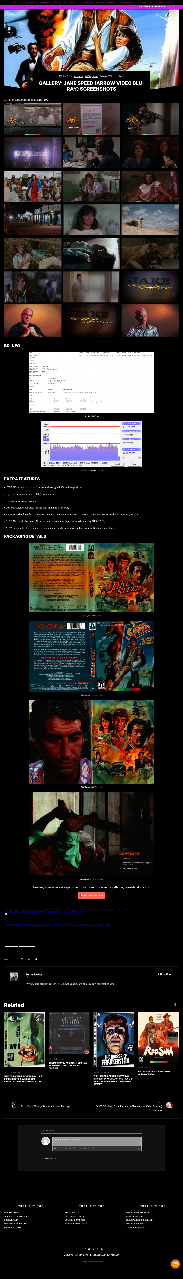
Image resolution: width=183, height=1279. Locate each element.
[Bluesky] (159, 7)
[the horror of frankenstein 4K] (114, 1039)
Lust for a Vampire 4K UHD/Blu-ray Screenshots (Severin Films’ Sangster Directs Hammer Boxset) (24, 1079)
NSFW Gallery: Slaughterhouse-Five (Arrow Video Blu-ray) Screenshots (129, 1107)
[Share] (15, 959)
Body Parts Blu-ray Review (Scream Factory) (45, 1105)
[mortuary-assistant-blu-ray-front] (69, 1033)
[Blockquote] (77, 1148)
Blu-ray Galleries (146, 2)
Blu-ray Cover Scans (129, 2)
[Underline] (62, 1148)
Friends (54, 2)
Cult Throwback (83, 2)
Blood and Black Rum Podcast (37, 2)
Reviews (94, 2)
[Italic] (59, 1148)
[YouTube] (155, 7)
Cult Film (88, 76)
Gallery (95, 76)
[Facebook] (149, 7)
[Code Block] (81, 1148)
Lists (60, 2)
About (174, 2)
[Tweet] (22, 959)
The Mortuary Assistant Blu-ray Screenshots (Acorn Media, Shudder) (68, 1066)
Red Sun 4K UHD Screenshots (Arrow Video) (154, 1073)
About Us (68, 1255)
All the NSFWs (69, 2)
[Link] (85, 1148)
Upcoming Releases (162, 2)
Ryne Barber (67, 76)
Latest (21, 2)
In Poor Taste (81, 1255)
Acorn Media (53, 1059)
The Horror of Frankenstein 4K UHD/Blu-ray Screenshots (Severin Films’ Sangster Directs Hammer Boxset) (113, 1080)
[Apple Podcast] (162, 7)
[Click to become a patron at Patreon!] (91, 899)
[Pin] (29, 959)
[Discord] (165, 7)
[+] (92, 1148)
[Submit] (36, 959)
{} (88, 1148)
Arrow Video (78, 76)
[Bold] (55, 1148)
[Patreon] (152, 7)
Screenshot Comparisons (109, 2)
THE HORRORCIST (134, 1224)
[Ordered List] (70, 1148)
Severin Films (15, 1072)
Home (15, 2)
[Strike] (66, 1148)
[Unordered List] (74, 1148)
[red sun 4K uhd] (158, 1037)
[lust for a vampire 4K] (24, 1039)
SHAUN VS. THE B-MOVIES (16, 1216)
